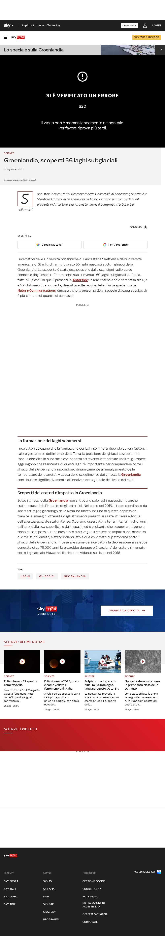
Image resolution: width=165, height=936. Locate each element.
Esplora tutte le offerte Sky (41, 25)
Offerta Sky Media (94, 914)
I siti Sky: (9, 872)
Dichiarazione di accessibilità (93, 904)
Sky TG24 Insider (146, 37)
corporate (90, 921)
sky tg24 (10, 888)
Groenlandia (131, 475)
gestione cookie (93, 881)
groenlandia (75, 576)
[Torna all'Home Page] (18, 37)
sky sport (11, 881)
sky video (10, 896)
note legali (90, 896)
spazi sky (49, 911)
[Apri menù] (5, 37)
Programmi (51, 919)
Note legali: (89, 872)
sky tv (47, 881)
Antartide (80, 280)
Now (46, 896)
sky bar (48, 904)
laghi (25, 576)
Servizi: (47, 872)
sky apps (49, 888)
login (156, 25)
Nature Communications (37, 290)
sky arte (10, 904)
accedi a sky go (144, 871)
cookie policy (92, 888)
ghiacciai (47, 576)
